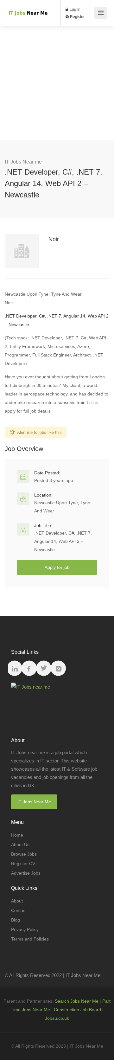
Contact (19, 910)
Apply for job (57, 567)
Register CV (23, 863)
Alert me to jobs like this (39, 432)
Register (77, 17)
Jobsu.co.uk (57, 1018)
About (17, 900)
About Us (20, 844)
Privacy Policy (25, 929)
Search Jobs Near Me (76, 1001)
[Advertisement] (57, 83)
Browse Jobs (24, 854)
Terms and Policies (30, 938)
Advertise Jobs (26, 873)
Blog (15, 919)
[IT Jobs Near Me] (27, 5)
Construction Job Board (77, 1009)
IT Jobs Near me (23, 161)
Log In (74, 9)
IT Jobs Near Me (34, 801)
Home (17, 835)
